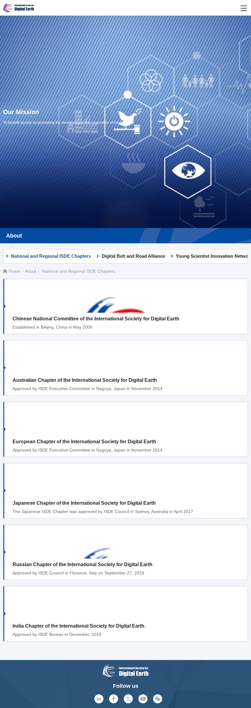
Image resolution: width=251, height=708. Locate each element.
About (30, 271)
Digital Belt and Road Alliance (133, 256)
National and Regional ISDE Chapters (51, 256)
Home (14, 271)
